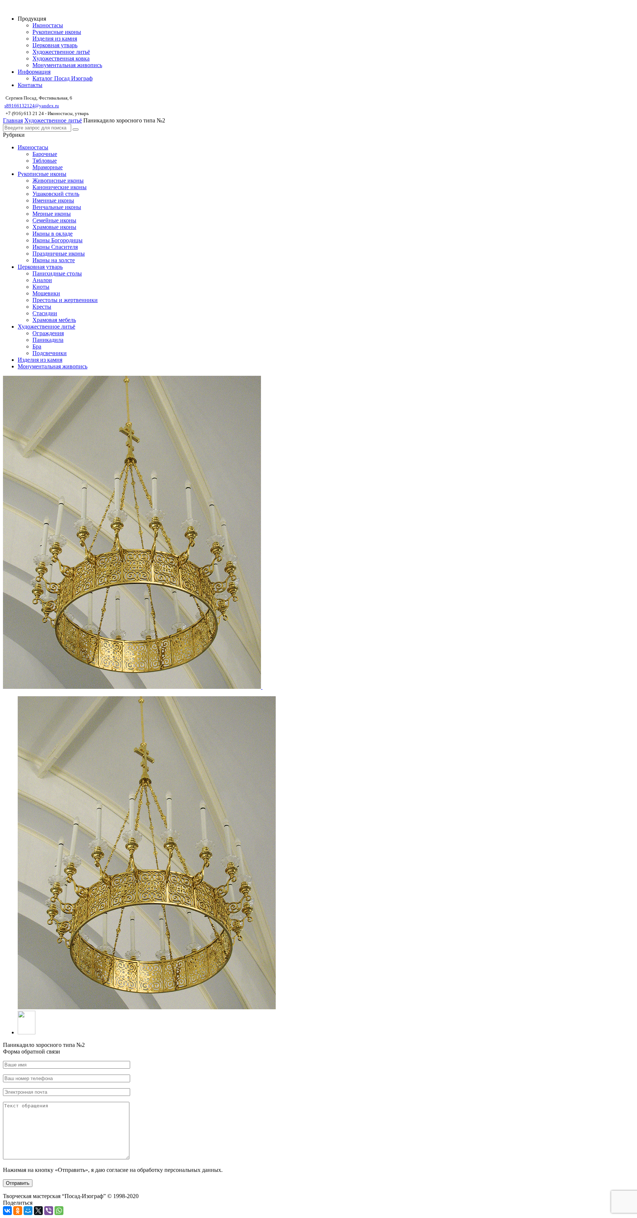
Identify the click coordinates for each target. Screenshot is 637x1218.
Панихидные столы (57, 273)
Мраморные (47, 167)
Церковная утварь (54, 45)
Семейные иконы (54, 220)
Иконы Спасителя (55, 247)
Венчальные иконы (56, 207)
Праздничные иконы (58, 253)
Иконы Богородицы (57, 240)
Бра (36, 346)
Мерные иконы (51, 214)
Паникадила (47, 340)
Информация (34, 72)
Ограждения (48, 333)
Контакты (30, 85)
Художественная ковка (61, 58)
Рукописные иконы (56, 32)
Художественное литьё (61, 52)
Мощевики (46, 293)
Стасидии (44, 313)
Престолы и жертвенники (65, 300)
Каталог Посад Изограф (62, 78)
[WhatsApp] (59, 1210)
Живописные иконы (58, 180)
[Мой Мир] (28, 1210)
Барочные (44, 154)
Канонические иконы (59, 187)
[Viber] (48, 1210)
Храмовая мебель (54, 320)
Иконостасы (47, 25)
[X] (38, 1210)
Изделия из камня (54, 38)
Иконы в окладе (52, 233)
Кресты (41, 306)
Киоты (40, 287)
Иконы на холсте (53, 260)
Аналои (42, 280)
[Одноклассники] (17, 1210)
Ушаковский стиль (55, 194)
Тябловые (44, 160)
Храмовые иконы (54, 227)
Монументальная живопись (67, 65)
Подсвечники (49, 353)
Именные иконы (53, 200)
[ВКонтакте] (7, 1210)
